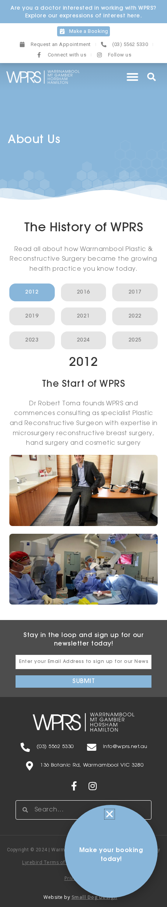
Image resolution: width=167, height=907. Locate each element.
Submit (83, 681)
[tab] (32, 292)
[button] (132, 77)
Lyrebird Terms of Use (49, 862)
